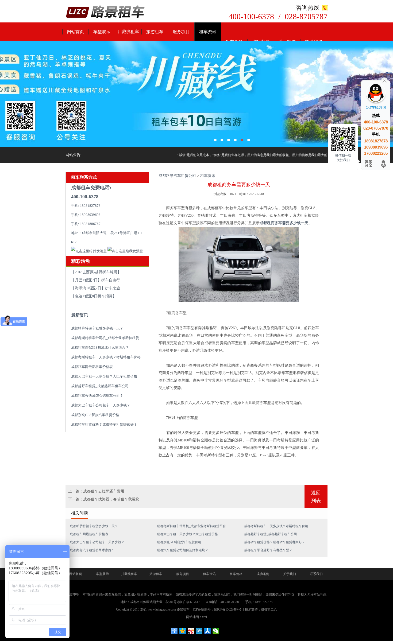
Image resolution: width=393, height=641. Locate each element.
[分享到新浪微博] (191, 631)
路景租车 (183, 609)
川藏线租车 (128, 31)
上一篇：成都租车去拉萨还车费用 (96, 491)
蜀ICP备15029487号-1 (229, 609)
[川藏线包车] (196, 94)
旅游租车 (154, 31)
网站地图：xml (196, 617)
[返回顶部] (384, 163)
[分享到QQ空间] (182, 631)
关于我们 (289, 574)
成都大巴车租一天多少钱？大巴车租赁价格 (104, 376)
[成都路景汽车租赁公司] (106, 12)
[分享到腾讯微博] (199, 631)
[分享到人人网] (207, 631)
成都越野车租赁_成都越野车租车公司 (100, 386)
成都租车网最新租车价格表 (92, 367)
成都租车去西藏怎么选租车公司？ (97, 396)
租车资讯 (207, 31)
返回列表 (316, 496)
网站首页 (75, 31)
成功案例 (262, 574)
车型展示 (101, 31)
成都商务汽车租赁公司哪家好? (91, 550)
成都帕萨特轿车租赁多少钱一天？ (97, 328)
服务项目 (181, 31)
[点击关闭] (384, 80)
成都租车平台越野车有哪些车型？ (268, 550)
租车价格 (236, 574)
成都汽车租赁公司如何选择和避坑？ (182, 550)
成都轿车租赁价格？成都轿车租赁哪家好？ (104, 424)
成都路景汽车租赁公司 (177, 176)
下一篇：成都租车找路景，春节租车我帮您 (103, 499)
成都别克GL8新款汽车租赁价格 (95, 415)
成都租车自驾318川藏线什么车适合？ (100, 347)
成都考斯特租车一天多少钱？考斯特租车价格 (106, 357)
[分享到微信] (216, 631)
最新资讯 (79, 315)
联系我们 (316, 574)
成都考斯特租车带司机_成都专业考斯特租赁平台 (108, 338)
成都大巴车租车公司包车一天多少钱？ (100, 405)
